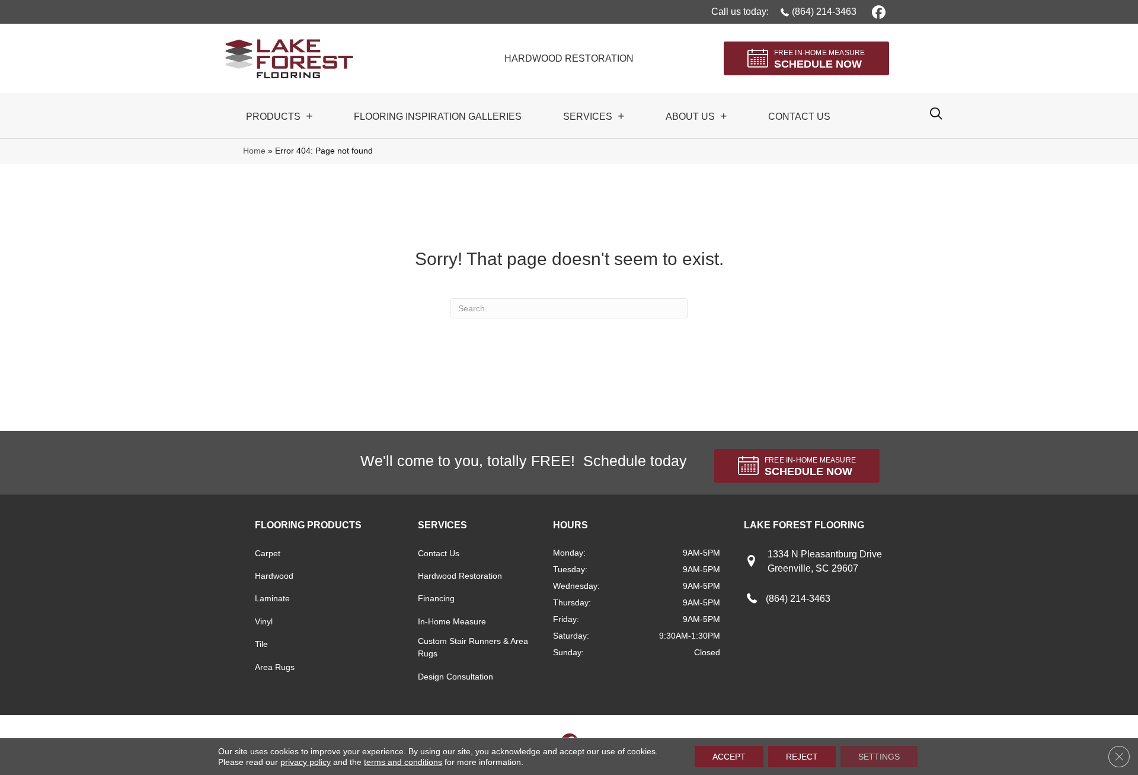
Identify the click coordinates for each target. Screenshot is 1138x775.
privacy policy (305, 762)
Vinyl (264, 621)
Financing (436, 598)
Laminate (272, 598)
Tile (261, 644)
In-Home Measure (452, 621)
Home (254, 150)
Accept (729, 756)
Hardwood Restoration (460, 576)
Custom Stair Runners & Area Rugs (473, 647)
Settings (879, 756)
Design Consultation (455, 676)
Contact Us (438, 553)
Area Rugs (275, 667)
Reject (802, 756)
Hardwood (274, 576)
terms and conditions (403, 762)
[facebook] (877, 12)
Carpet (267, 553)
